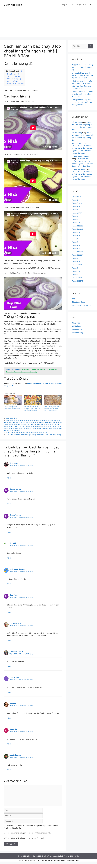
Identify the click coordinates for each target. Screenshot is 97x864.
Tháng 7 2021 (77, 265)
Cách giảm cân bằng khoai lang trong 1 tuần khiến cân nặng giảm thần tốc (82, 102)
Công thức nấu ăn (11, 418)
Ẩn (21, 71)
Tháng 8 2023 (77, 203)
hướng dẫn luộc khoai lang (41, 428)
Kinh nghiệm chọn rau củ (81, 305)
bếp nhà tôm (33, 420)
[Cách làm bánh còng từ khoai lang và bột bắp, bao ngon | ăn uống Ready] (33, 400)
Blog (73, 299)
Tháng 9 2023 (77, 200)
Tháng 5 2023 (77, 213)
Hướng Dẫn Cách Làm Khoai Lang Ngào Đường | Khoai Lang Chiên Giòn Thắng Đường (33, 434)
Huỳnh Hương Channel (80, 156)
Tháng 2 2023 (77, 223)
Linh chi (12, 543)
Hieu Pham (13, 595)
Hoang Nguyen (15, 489)
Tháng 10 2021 (77, 255)
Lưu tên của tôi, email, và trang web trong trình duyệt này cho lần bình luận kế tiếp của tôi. (32, 827)
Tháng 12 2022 (77, 226)
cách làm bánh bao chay (14, 422)
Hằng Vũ (12, 703)
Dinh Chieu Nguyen (17, 569)
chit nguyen (14, 463)
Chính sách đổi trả (58, 860)
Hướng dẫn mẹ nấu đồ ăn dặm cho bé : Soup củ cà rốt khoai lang (26, 432)
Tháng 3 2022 (77, 242)
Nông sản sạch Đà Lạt (79, 5)
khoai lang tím (54, 428)
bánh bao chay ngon (22, 420)
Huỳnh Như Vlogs (78, 169)
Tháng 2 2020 (77, 278)
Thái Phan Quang (16, 623)
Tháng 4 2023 (77, 216)
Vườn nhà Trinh (13, 4)
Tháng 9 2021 (77, 258)
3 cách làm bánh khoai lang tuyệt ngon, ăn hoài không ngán (82, 67)
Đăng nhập (76, 323)
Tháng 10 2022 (77, 229)
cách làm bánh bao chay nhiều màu (45, 424)
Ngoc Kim (13, 729)
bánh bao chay (11, 420)
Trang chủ (64, 5)
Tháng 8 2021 (77, 262)
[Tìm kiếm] (90, 46)
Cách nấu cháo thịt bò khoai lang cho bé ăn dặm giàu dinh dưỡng (82, 94)
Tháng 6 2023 (77, 210)
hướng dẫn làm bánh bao (24, 428)
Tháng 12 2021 (77, 252)
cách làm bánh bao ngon (30, 426)
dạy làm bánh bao (44, 426)
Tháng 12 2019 (77, 281)
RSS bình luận (77, 329)
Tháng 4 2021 (77, 275)
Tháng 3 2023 (77, 219)
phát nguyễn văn (78, 143)
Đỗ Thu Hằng (77, 122)
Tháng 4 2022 (77, 239)
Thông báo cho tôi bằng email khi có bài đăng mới (24, 838)
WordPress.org (77, 333)
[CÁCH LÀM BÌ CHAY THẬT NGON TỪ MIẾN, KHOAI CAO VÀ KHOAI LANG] (53, 400)
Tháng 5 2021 (77, 271)
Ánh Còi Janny (15, 755)
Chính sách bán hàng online (26, 860)
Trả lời (9, 478)
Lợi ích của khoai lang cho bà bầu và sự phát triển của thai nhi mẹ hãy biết (82, 75)
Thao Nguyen (14, 677)
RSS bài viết (76, 326)
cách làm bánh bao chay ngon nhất (22, 424)
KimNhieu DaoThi (16, 652)
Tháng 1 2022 (77, 249)
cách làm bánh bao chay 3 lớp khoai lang (36, 422)
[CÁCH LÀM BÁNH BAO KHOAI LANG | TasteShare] (13, 400)
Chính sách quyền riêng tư (44, 860)
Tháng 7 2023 (77, 206)
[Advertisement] (48, 23)
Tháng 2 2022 (77, 245)
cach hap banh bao (44, 420)
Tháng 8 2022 (77, 232)
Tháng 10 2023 (77, 197)
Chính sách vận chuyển (72, 860)
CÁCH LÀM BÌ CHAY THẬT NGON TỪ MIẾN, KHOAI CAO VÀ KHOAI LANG (52, 408)
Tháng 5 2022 (77, 236)
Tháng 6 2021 (77, 268)
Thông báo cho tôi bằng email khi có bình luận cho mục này (28, 833)
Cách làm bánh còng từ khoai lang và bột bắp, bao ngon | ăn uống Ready (32, 408)
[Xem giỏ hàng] (90, 5)
